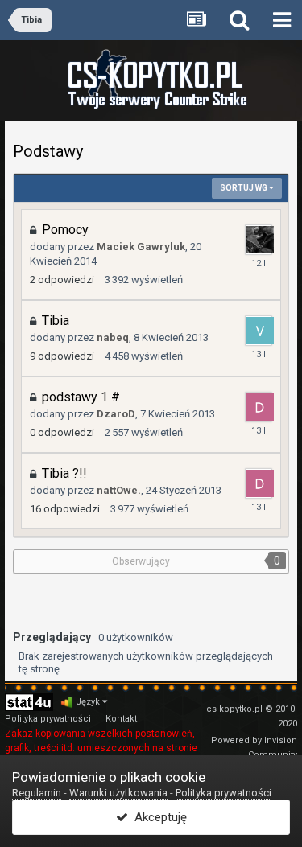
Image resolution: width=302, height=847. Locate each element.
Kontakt (121, 718)
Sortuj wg (244, 187)
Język (89, 702)
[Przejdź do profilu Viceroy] (258, 330)
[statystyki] (29, 702)
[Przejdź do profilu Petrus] (258, 239)
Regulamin (36, 793)
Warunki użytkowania (118, 793)
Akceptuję (157, 817)
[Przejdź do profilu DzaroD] (258, 407)
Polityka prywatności (48, 718)
